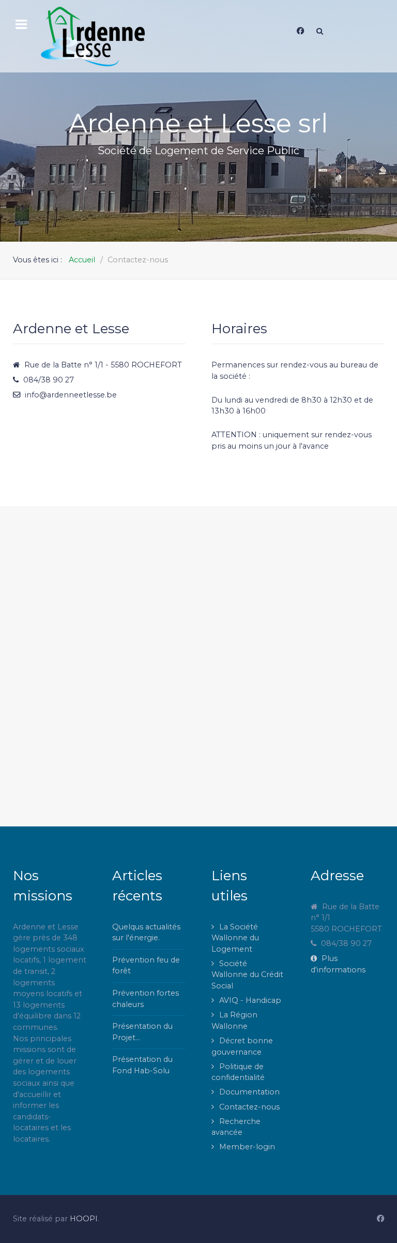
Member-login (247, 1146)
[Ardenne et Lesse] (112, 36)
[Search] (319, 31)
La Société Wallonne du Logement (235, 938)
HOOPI (84, 1218)
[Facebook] (300, 31)
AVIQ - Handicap (250, 1000)
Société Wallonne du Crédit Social (247, 974)
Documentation (249, 1092)
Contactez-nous (249, 1107)
